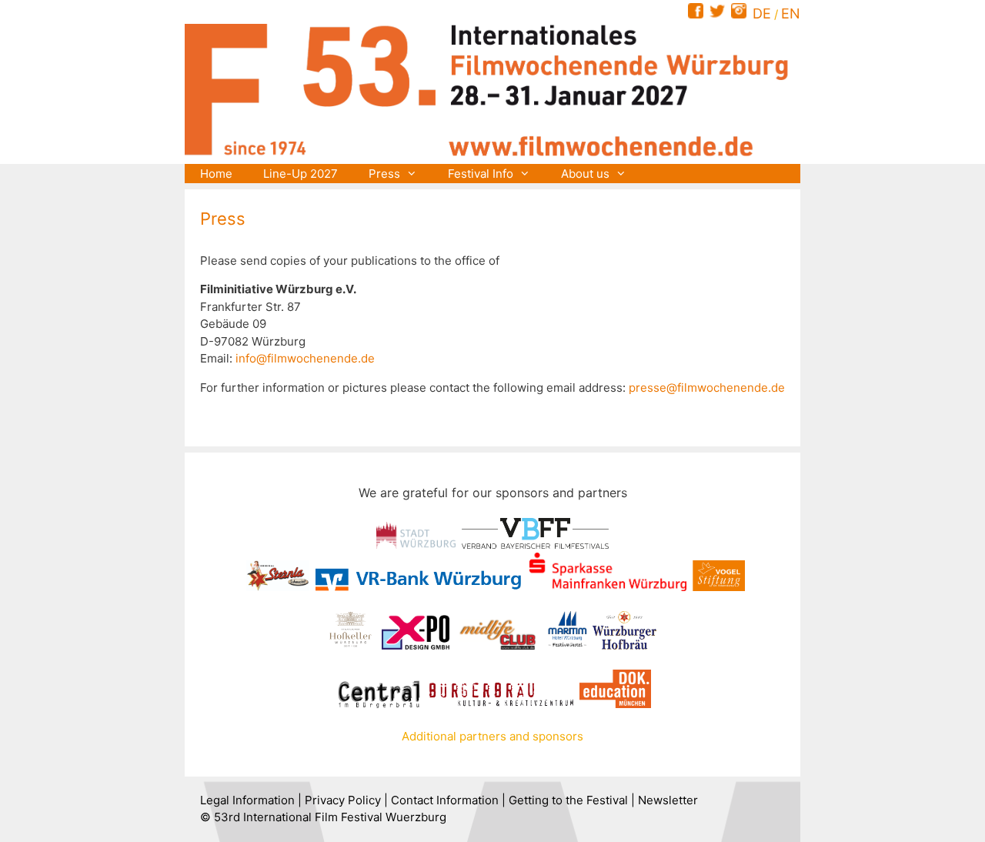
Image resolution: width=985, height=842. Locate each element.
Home (216, 173)
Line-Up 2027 (300, 173)
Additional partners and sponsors (492, 736)
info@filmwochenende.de (305, 358)
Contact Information (445, 800)
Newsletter (668, 800)
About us (585, 173)
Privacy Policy (343, 800)
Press (384, 173)
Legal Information (247, 800)
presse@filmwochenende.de (707, 387)
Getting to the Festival (568, 800)
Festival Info (480, 173)
